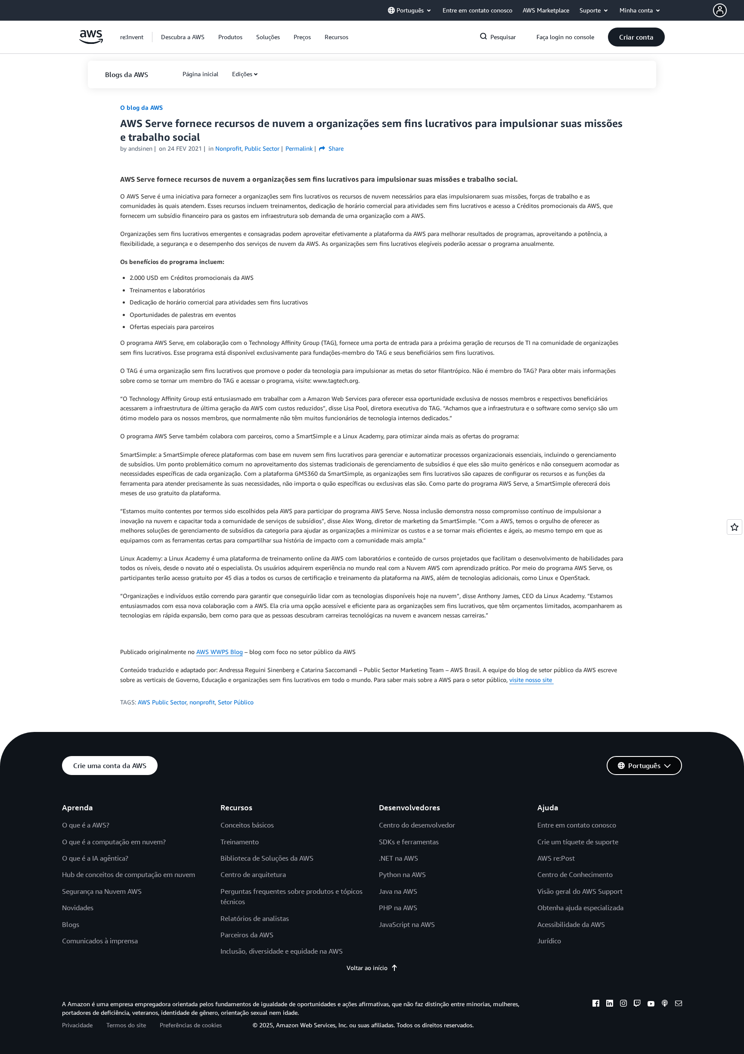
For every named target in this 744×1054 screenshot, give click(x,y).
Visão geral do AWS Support (580, 891)
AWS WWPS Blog (219, 651)
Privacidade (77, 1025)
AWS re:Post (556, 858)
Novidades (77, 907)
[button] (728, 10)
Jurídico (549, 940)
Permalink (299, 148)
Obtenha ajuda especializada (580, 907)
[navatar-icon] (720, 10)
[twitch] (637, 1004)
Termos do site (126, 1025)
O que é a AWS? (85, 825)
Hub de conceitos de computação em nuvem (128, 874)
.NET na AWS (398, 858)
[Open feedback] (734, 527)
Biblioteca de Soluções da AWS (266, 858)
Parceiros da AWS (246, 934)
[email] (678, 1004)
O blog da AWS (141, 107)
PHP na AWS (398, 907)
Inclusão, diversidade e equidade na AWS (281, 951)
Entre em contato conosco (576, 825)
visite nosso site (531, 679)
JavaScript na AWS (407, 924)
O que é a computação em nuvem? (114, 841)
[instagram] (623, 1004)
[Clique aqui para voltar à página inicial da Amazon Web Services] (91, 41)
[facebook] (595, 1004)
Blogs (70, 924)
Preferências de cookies (191, 1025)
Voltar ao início (367, 967)
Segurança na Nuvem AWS (102, 891)
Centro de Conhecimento (575, 874)
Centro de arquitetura (253, 874)
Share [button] (335, 148)
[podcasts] (664, 1004)
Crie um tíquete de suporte (577, 841)
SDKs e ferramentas (409, 841)
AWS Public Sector (162, 702)
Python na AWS (402, 874)
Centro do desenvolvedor (417, 825)
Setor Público (236, 702)
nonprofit (202, 702)
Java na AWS (398, 891)
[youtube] (651, 1004)
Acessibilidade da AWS (571, 924)
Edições (242, 74)
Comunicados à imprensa (100, 940)
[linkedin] (609, 1004)
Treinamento (239, 841)
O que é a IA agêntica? (95, 858)
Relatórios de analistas (254, 918)
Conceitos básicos (247, 825)
